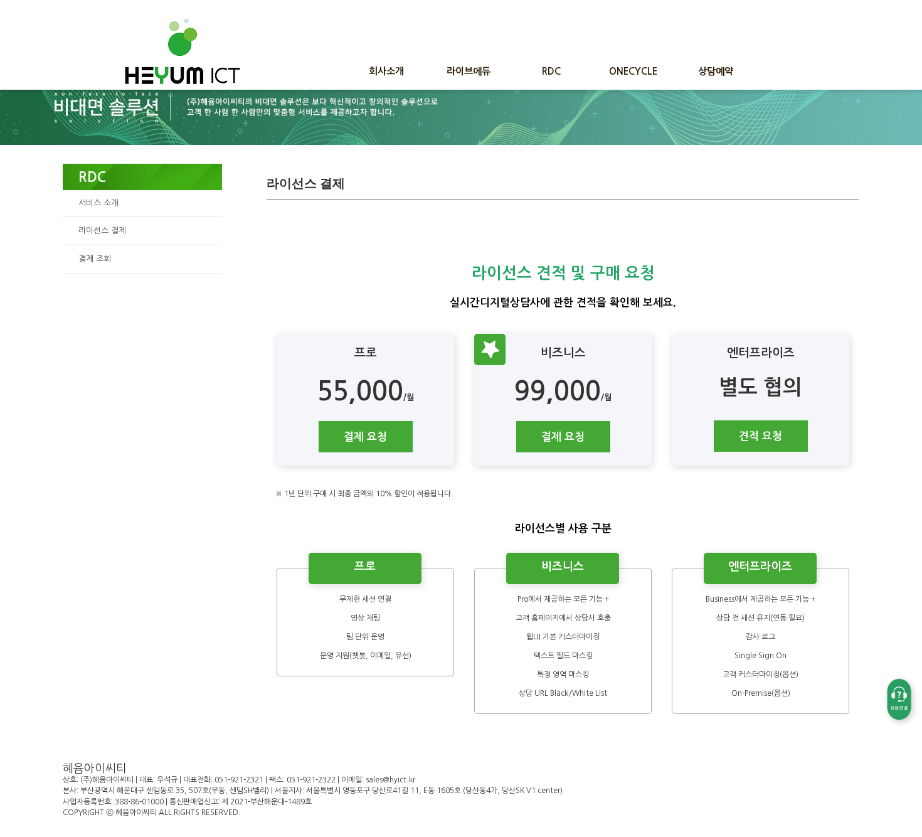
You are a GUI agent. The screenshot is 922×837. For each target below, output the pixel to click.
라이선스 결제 (102, 231)
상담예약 (715, 71)
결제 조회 (94, 259)
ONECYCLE (633, 71)
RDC (551, 71)
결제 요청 (365, 437)
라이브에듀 (468, 71)
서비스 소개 (98, 203)
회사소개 (386, 71)
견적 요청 (760, 436)
